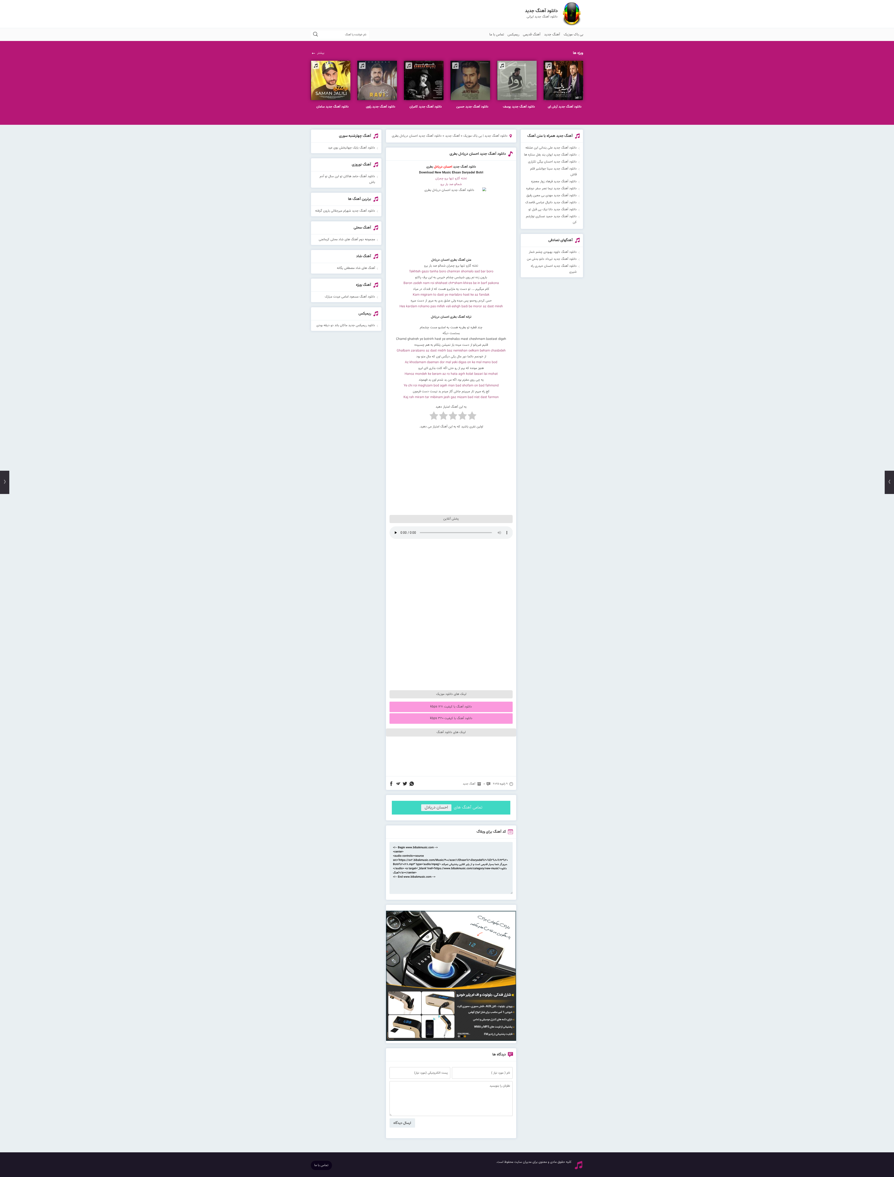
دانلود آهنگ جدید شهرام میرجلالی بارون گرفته (345, 210)
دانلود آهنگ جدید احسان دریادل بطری (478, 154)
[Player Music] (451, 1040)
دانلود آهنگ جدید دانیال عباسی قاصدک (551, 202)
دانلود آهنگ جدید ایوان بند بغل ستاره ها (550, 154)
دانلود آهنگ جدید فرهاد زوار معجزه (554, 181)
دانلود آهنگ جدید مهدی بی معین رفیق (551, 195)
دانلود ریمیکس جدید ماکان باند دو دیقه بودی (345, 325)
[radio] (472, 416)
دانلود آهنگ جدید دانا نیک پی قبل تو (552, 209)
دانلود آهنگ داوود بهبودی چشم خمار (553, 252)
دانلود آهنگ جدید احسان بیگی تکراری (552, 161)
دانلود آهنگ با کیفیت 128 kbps (451, 706)
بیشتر (320, 53)
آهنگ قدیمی (532, 34)
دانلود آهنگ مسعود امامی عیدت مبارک (350, 296)
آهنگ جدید (552, 34)
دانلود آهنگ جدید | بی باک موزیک (485, 136)
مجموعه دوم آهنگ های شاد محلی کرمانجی (347, 239)
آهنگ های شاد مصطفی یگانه (356, 268)
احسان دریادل (436, 807)
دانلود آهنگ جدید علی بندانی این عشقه (551, 147)
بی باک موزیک (573, 34)
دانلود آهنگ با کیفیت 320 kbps (451, 718)
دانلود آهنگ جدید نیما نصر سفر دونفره (551, 188)
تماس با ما (496, 34)
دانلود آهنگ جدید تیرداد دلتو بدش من (552, 259)
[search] (315, 34)
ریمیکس (513, 34)
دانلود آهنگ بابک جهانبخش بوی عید (351, 147)
